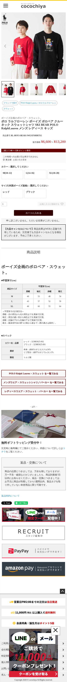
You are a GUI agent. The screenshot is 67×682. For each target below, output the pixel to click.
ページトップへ (62, 591)
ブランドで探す (10, 103)
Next (62, 46)
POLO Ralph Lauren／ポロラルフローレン (38, 103)
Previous (5, 46)
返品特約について (10, 496)
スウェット (8, 109)
